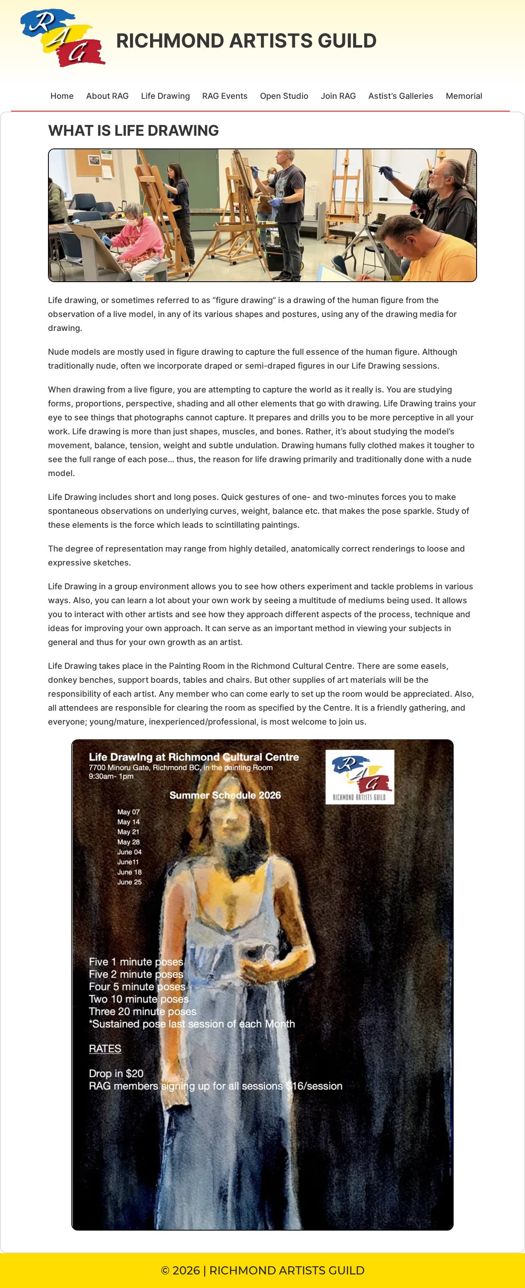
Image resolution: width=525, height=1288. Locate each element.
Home (62, 96)
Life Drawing (165, 96)
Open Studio (284, 96)
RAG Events (225, 96)
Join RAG (338, 96)
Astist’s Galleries (401, 96)
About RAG (107, 96)
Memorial (464, 96)
